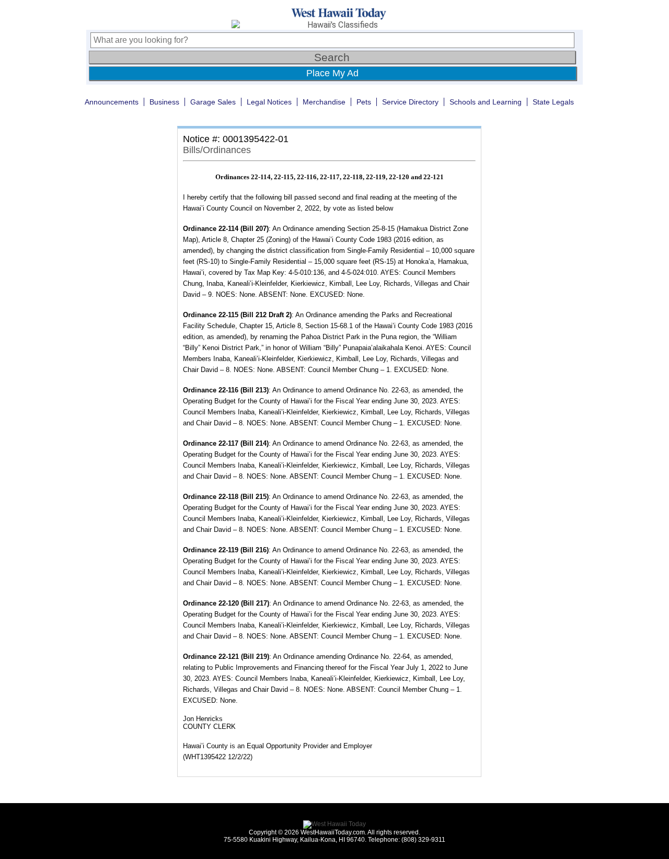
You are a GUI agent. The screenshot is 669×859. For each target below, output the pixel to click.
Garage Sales (213, 102)
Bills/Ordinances (217, 150)
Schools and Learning (485, 102)
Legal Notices (269, 102)
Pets (363, 102)
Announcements (112, 102)
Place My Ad (332, 73)
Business (164, 102)
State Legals (553, 102)
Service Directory (410, 102)
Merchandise (324, 102)
